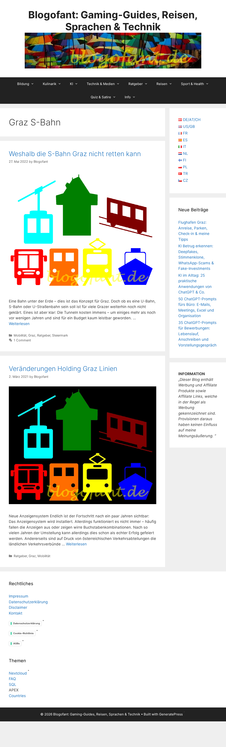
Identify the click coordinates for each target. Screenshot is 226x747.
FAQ (12, 679)
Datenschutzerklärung (28, 602)
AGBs (16, 643)
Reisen (161, 84)
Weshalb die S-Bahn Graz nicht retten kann (75, 154)
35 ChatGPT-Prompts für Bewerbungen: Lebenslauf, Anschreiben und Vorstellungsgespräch (197, 333)
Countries (17, 696)
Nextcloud (18, 673)
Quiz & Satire (101, 97)
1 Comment (22, 340)
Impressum (18, 596)
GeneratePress (171, 714)
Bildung (23, 84)
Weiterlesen (19, 323)
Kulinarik (49, 84)
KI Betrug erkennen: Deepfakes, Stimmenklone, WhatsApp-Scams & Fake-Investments (196, 257)
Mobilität (20, 335)
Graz (31, 335)
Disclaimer (18, 607)
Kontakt (15, 613)
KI (71, 84)
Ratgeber (135, 84)
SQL (12, 684)
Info (128, 97)
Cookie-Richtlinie (23, 633)
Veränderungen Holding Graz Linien (63, 369)
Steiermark (60, 335)
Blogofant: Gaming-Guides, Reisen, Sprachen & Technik (113, 21)
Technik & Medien (101, 84)
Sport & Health (192, 84)
